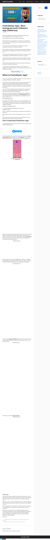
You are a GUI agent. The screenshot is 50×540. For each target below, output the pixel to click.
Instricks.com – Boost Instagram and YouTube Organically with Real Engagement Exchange (42, 52)
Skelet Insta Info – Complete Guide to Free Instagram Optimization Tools (42, 31)
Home (20, 1)
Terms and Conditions (29, 1)
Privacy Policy (37, 1)
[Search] (46, 8)
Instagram (39, 72)
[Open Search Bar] (46, 1)
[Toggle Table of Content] (21, 71)
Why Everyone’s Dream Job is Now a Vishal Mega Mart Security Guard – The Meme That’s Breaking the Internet (42, 47)
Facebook (39, 73)
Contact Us (42, 1)
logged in (10, 531)
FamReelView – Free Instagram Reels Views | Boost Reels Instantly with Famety (42, 36)
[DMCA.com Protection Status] (3, 539)
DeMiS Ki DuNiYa (8, 1)
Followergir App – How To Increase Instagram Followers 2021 (14, 521)
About (24, 1)
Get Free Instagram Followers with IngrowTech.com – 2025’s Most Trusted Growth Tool (42, 41)
